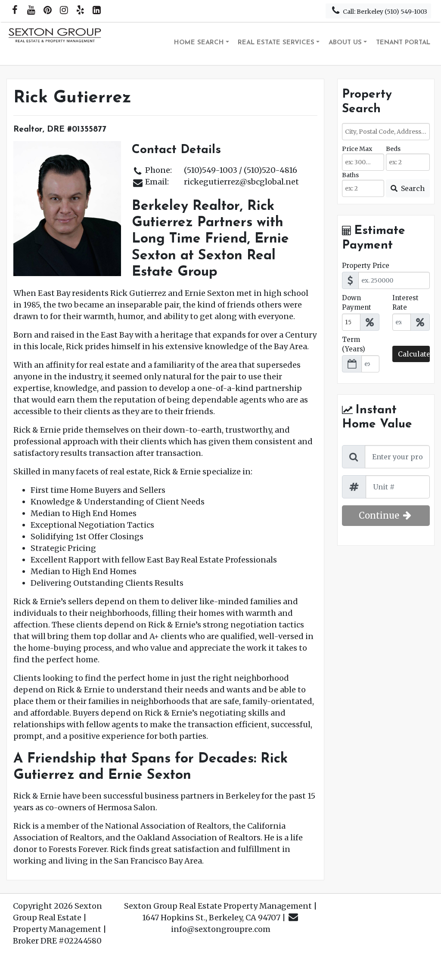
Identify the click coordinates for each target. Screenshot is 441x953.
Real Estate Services (276, 43)
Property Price (365, 265)
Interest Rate (405, 303)
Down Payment (356, 303)
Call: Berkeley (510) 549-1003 (384, 11)
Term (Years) (353, 344)
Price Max (357, 149)
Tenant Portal (403, 43)
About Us (345, 43)
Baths (350, 175)
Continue (380, 515)
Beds (393, 149)
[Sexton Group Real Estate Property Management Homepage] (55, 43)
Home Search (199, 43)
